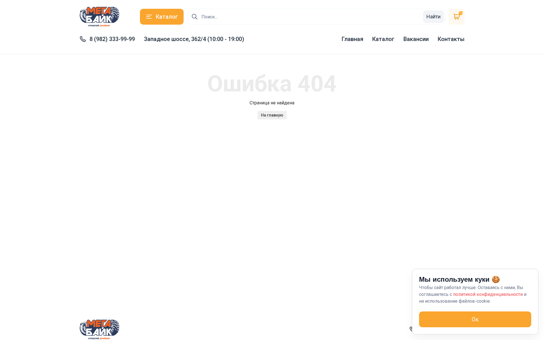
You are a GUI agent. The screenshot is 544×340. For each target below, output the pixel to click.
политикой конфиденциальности (488, 294)
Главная (352, 39)
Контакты (451, 39)
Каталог (383, 39)
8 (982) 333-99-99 (112, 39)
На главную (272, 115)
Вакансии (416, 39)
